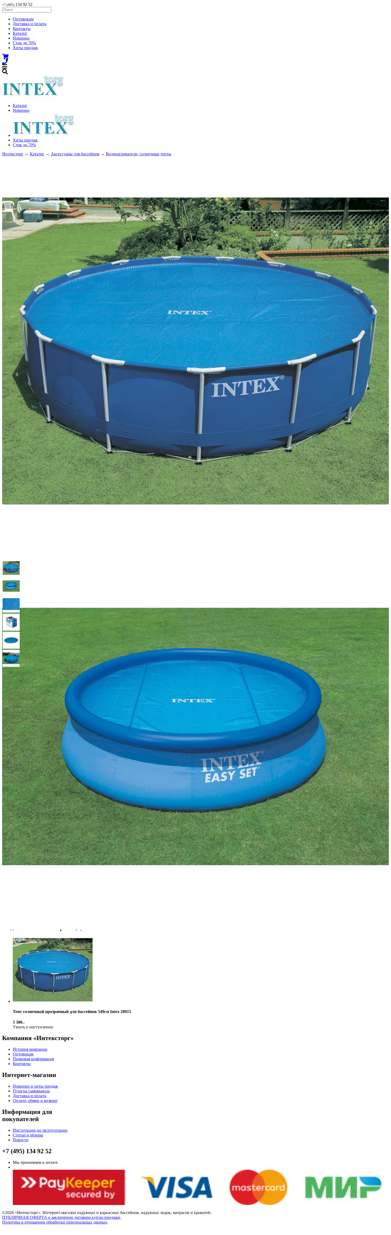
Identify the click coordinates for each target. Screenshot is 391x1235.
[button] (11, 568)
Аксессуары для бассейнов (75, 154)
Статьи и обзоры (28, 1135)
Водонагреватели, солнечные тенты (138, 154)
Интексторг (12, 154)
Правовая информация (33, 1059)
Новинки (21, 38)
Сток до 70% (24, 43)
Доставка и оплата (29, 24)
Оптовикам (23, 19)
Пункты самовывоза (31, 1091)
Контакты (22, 28)
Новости (20, 1140)
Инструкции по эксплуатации (40, 1130)
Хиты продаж (25, 47)
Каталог (20, 33)
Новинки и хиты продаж (35, 1086)
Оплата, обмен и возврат (35, 1100)
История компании (30, 1049)
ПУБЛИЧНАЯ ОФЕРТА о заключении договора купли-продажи (61, 1217)
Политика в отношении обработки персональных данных (54, 1222)
